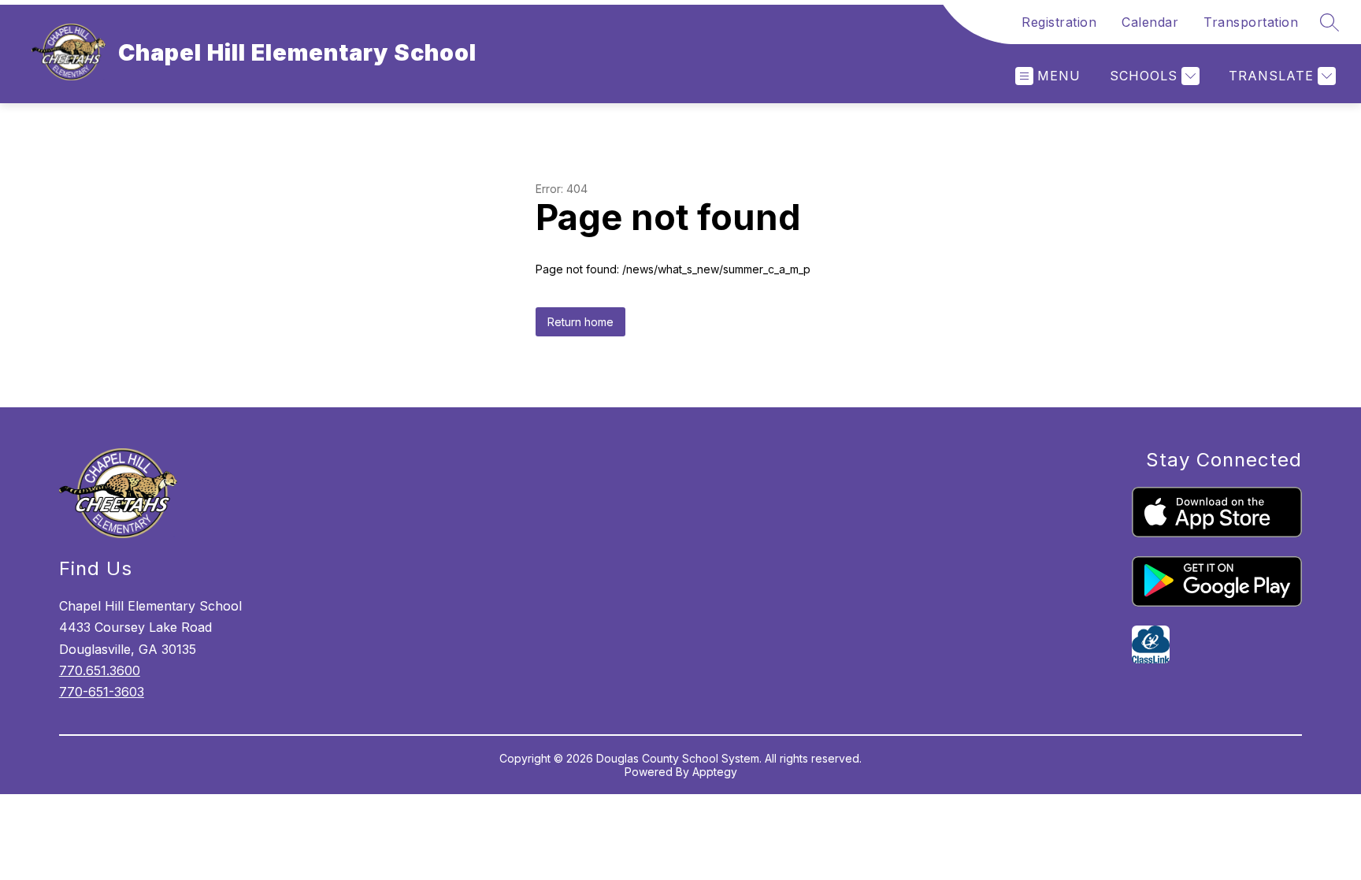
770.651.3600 (99, 670)
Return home (580, 322)
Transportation (1250, 22)
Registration (1059, 22)
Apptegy (714, 771)
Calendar (1150, 22)
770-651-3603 (101, 692)
